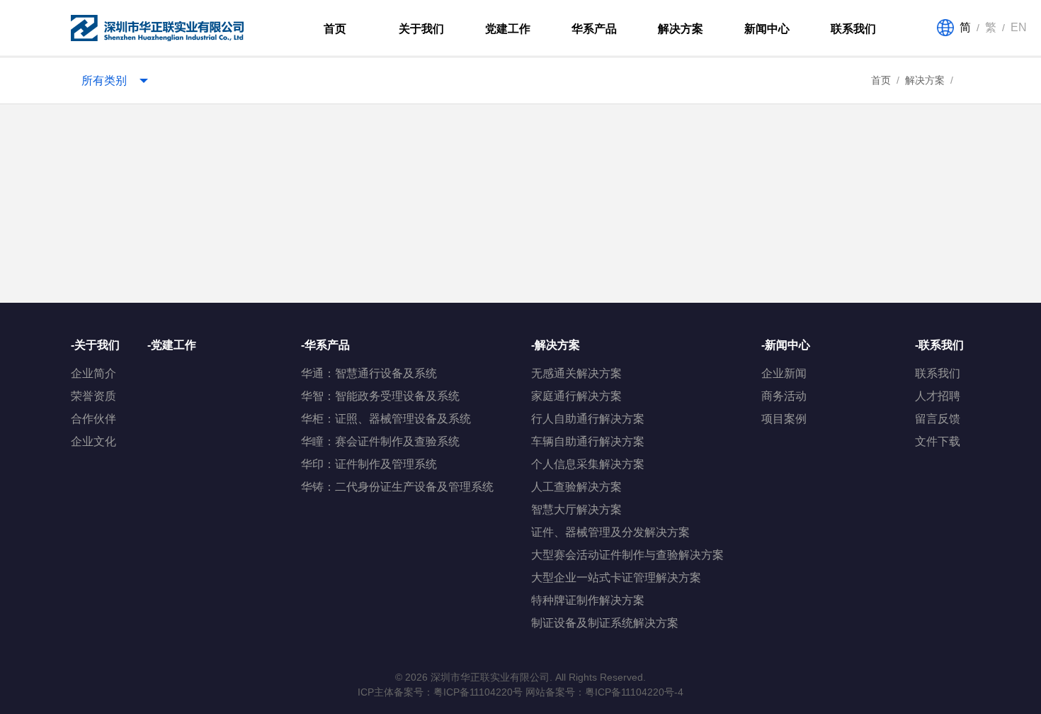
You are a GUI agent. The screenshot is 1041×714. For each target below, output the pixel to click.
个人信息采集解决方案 (587, 464)
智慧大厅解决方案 (576, 509)
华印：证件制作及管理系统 (369, 464)
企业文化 (93, 441)
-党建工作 (171, 345)
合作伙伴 (93, 419)
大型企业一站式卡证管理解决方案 (616, 577)
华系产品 (594, 29)
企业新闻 (784, 373)
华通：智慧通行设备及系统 (369, 373)
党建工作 (507, 29)
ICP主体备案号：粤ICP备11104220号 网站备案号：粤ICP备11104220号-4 (520, 692)
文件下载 (937, 441)
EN (1019, 27)
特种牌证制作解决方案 (587, 600)
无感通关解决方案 (576, 373)
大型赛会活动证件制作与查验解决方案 (627, 555)
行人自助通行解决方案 (587, 419)
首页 (335, 29)
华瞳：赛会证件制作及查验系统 (380, 441)
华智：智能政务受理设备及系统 (380, 396)
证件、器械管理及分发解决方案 (610, 532)
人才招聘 (937, 396)
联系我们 (853, 29)
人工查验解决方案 (576, 487)
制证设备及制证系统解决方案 (604, 623)
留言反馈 (937, 419)
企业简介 (93, 373)
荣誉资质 (93, 396)
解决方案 (680, 29)
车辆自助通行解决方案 (587, 441)
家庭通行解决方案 (576, 396)
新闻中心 (767, 29)
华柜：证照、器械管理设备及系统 (386, 419)
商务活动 (784, 396)
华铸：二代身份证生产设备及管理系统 (397, 487)
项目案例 (784, 419)
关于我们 (421, 29)
